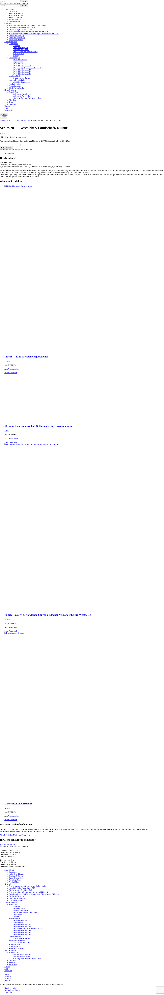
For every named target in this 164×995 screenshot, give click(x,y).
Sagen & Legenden (16, 17)
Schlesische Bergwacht (21, 96)
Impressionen (18, 62)
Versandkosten (21, 137)
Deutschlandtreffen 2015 (22, 74)
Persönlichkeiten (15, 21)
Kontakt (7, 106)
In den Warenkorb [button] (10, 373)
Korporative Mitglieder (17, 80)
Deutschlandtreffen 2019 (22, 70)
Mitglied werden (15, 84)
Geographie (13, 11)
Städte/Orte (25, 120)
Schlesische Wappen (16, 40)
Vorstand (16, 46)
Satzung (16, 56)
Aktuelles (12, 100)
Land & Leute (9, 9)
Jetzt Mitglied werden (7, 844)
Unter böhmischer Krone (22, 28)
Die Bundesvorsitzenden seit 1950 (25, 52)
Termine (12, 102)
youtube (7, 980)
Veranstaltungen (14, 58)
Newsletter (13, 104)
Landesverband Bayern (21, 78)
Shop (6, 108)
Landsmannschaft (10, 42)
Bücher (16, 120)
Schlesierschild (18, 54)
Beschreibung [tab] (9, 153)
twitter (6, 974)
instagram (7, 978)
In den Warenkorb (6, 147)
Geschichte (8, 24)
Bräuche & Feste (15, 19)
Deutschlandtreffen (20, 60)
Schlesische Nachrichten (22, 94)
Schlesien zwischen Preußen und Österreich (28, 32)
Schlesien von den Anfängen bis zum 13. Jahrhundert (27, 26)
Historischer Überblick (21, 50)
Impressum (8, 992)
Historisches (19, 149)
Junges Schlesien (15, 86)
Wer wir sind (13, 44)
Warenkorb (8, 110)
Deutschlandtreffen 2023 (22, 66)
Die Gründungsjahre (20, 48)
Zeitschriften (13, 92)
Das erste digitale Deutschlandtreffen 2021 (28, 68)
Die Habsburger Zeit (20, 30)
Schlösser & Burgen (16, 15)
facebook (7, 976)
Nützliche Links (10, 988)
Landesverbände (15, 76)
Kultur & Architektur (16, 13)
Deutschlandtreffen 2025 (22, 64)
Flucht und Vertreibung (17, 38)
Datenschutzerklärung (12, 990)
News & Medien (10, 90)
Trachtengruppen (21, 82)
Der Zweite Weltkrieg (16, 36)
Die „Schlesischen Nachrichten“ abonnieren (15, 835)
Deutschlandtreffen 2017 (22, 72)
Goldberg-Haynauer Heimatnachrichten (27, 98)
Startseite (3, 120)
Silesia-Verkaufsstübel (16, 88)
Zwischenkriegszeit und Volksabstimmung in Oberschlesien (34, 34)
